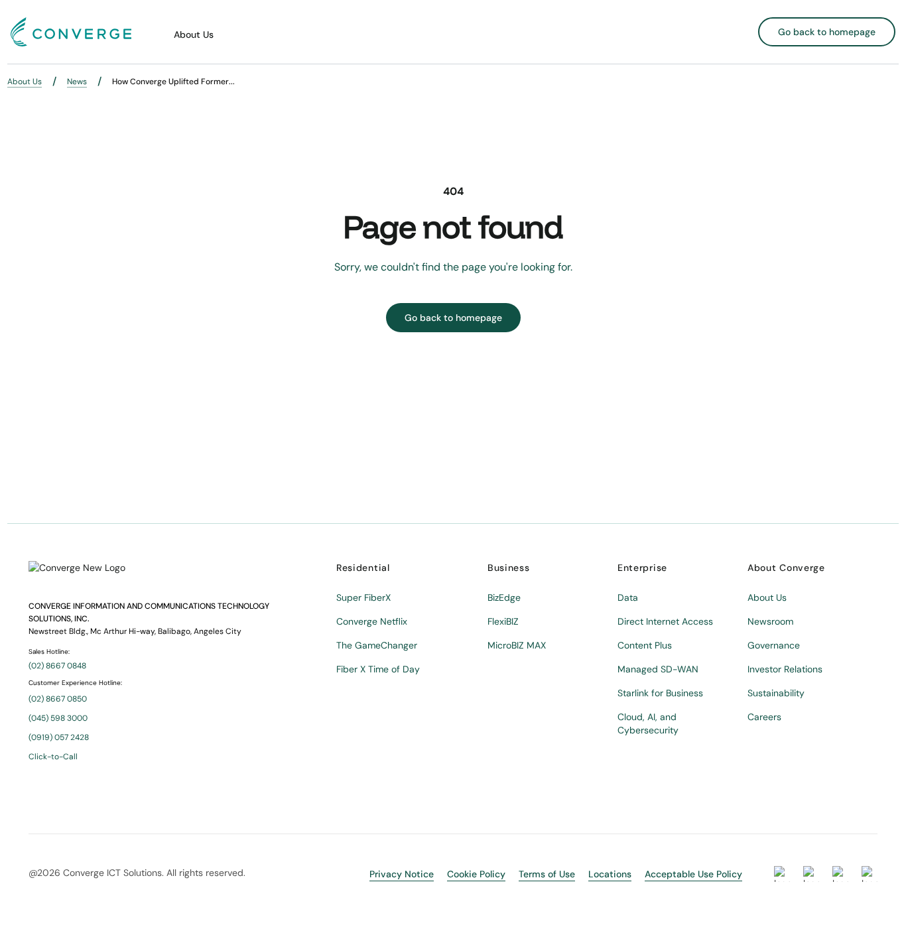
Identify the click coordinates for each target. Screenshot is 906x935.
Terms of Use (547, 874)
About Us (194, 34)
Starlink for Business (660, 693)
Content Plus (644, 645)
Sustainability (776, 693)
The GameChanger (376, 645)
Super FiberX (363, 597)
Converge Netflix (371, 621)
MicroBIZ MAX (516, 645)
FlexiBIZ (503, 621)
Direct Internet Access (665, 621)
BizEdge (504, 597)
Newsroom (770, 621)
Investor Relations (784, 669)
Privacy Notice (401, 874)
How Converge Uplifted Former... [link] (173, 81)
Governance (773, 645)
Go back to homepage (826, 32)
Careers (764, 717)
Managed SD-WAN (657, 669)
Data (627, 597)
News (77, 81)
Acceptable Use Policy (693, 874)
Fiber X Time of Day (378, 669)
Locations (609, 874)
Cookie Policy (476, 874)
